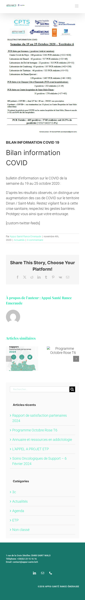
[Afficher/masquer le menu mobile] (77, 6)
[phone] (51, 573)
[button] (9, 359)
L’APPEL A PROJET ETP (30, 449)
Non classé (20, 530)
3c (14, 492)
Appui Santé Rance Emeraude (25, 236)
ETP (15, 520)
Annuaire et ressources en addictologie (42, 439)
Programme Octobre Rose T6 (34, 430)
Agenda (18, 511)
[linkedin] (34, 573)
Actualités (19, 240)
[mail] (43, 573)
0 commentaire (35, 240)
